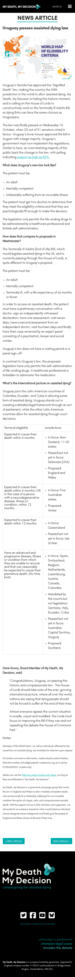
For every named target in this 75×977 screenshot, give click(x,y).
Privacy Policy (25, 924)
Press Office (50, 924)
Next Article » (61, 841)
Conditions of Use (38, 924)
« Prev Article (13, 841)
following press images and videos (39, 775)
